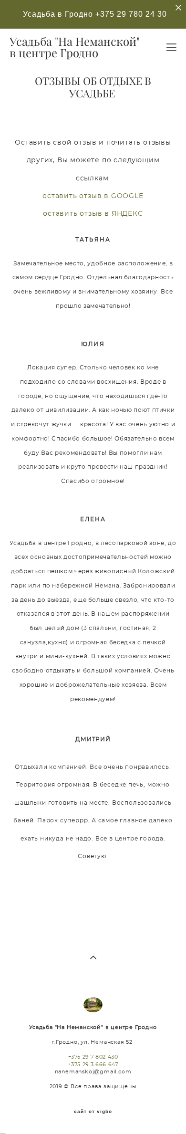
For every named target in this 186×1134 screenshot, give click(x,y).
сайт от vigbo (93, 1111)
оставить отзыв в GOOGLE (92, 196)
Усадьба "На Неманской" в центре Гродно (75, 47)
